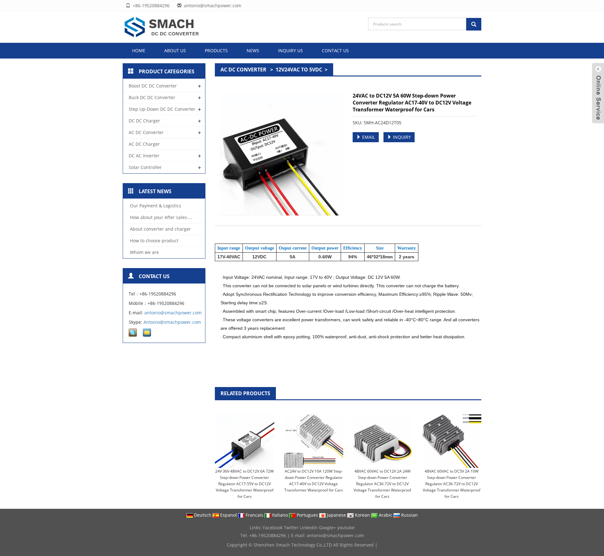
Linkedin (309, 528)
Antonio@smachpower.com (172, 322)
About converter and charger (160, 229)
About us (175, 50)
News (253, 50)
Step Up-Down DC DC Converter (162, 109)
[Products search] (473, 24)
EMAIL (368, 137)
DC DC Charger (144, 121)
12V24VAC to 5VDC (299, 69)
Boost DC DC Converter (153, 86)
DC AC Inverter (144, 156)
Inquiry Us (290, 50)
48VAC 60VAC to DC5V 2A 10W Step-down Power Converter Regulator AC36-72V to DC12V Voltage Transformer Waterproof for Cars (451, 484)
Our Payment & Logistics (155, 206)
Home (138, 50)
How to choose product (153, 241)
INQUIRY (401, 137)
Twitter (291, 528)
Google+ (327, 528)
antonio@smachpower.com (173, 313)
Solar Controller (145, 167)
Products (216, 50)
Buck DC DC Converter (152, 97)
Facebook (272, 528)
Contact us (335, 50)
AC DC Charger (144, 144)
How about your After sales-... (160, 217)
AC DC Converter (244, 69)
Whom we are (144, 252)
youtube (346, 528)
